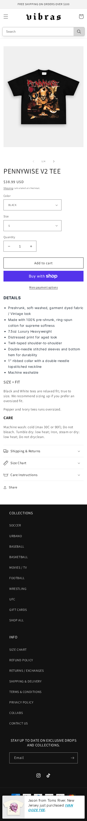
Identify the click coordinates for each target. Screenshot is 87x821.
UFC (12, 599)
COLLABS (16, 713)
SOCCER (15, 525)
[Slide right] (54, 161)
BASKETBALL (18, 557)
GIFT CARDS (18, 610)
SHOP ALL (16, 620)
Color (6, 196)
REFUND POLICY (21, 660)
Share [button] (13, 487)
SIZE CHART (18, 649)
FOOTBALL (17, 578)
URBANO (15, 536)
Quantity (9, 237)
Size (6, 216)
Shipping (8, 188)
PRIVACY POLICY (21, 702)
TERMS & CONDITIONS (25, 692)
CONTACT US (18, 723)
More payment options (43, 287)
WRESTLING (17, 589)
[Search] (79, 31)
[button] (6, 16)
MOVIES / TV (18, 567)
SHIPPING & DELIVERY (25, 681)
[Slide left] (33, 161)
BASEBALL (16, 546)
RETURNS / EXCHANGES (26, 670)
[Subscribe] (72, 757)
